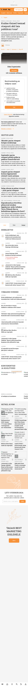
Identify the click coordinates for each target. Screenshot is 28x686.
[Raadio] (12, 684)
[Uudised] (7, 684)
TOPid (15, 13)
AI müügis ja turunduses (8, 396)
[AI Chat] (21, 684)
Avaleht (3, 13)
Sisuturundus (8, 200)
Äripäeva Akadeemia (6, 394)
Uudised (3, 138)
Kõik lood (9, 13)
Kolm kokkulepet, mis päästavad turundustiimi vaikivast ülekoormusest (13, 237)
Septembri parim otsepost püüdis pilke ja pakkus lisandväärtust (10, 157)
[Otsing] (16, 684)
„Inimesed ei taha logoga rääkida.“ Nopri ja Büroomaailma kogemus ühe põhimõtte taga (15, 266)
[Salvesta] (26, 233)
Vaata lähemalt (8, 114)
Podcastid (20, 13)
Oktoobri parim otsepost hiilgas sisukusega (10, 142)
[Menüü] (2, 684)
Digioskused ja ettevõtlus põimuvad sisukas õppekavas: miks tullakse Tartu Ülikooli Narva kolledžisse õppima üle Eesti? (13, 207)
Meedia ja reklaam (6, 129)
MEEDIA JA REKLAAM (6, 21)
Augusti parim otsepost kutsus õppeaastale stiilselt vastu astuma (10, 174)
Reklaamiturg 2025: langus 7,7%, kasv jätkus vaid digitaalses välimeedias (6, 423)
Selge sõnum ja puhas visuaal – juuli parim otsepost (13, 189)
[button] (10, 501)
